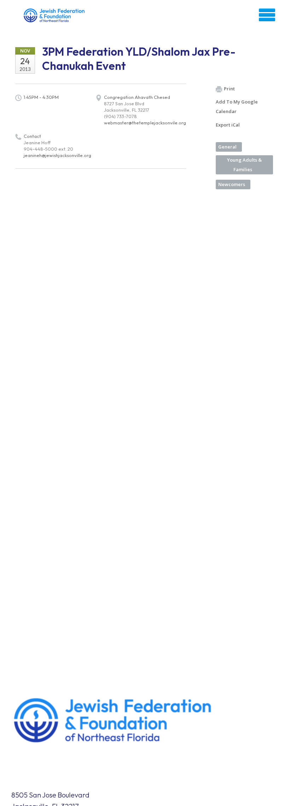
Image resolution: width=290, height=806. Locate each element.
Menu (267, 15)
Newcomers (231, 184)
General (227, 147)
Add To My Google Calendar (237, 106)
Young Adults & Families (244, 165)
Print (229, 88)
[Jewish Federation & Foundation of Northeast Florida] (55, 17)
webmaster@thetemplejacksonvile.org (145, 122)
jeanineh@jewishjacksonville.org (57, 155)
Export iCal (228, 125)
